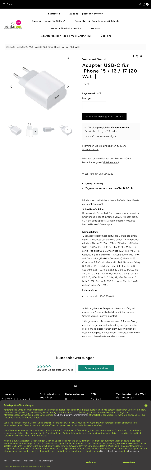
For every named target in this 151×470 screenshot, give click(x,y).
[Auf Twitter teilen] (137, 56)
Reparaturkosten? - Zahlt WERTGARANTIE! (65, 35)
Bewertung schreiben (96, 368)
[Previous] (11, 86)
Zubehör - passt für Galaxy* (48, 21)
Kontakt (95, 28)
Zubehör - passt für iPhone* (86, 13)
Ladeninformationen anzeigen (100, 136)
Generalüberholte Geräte (66, 28)
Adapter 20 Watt (25, 47)
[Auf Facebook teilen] (133, 56)
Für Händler (97, 399)
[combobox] (38, 4)
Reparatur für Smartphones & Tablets (97, 21)
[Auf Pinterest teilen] (141, 56)
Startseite (54, 13)
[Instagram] (75, 386)
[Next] (68, 86)
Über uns (106, 35)
